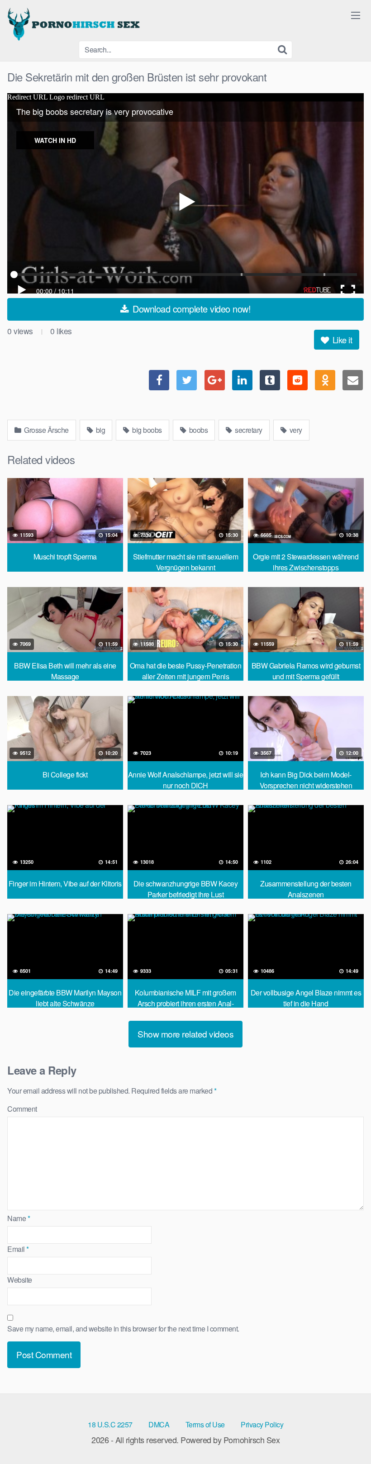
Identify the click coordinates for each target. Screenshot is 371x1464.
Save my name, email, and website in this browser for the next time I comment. (123, 1328)
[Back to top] (346, 1435)
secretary (247, 430)
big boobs (146, 430)
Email (18, 1249)
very (295, 430)
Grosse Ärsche (46, 430)
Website (19, 1279)
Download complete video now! (190, 308)
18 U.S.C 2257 (110, 1424)
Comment (22, 1109)
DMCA (158, 1424)
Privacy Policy (262, 1424)
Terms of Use (205, 1424)
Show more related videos (185, 1034)
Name (18, 1218)
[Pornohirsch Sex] (75, 24)
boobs (197, 430)
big (99, 430)
